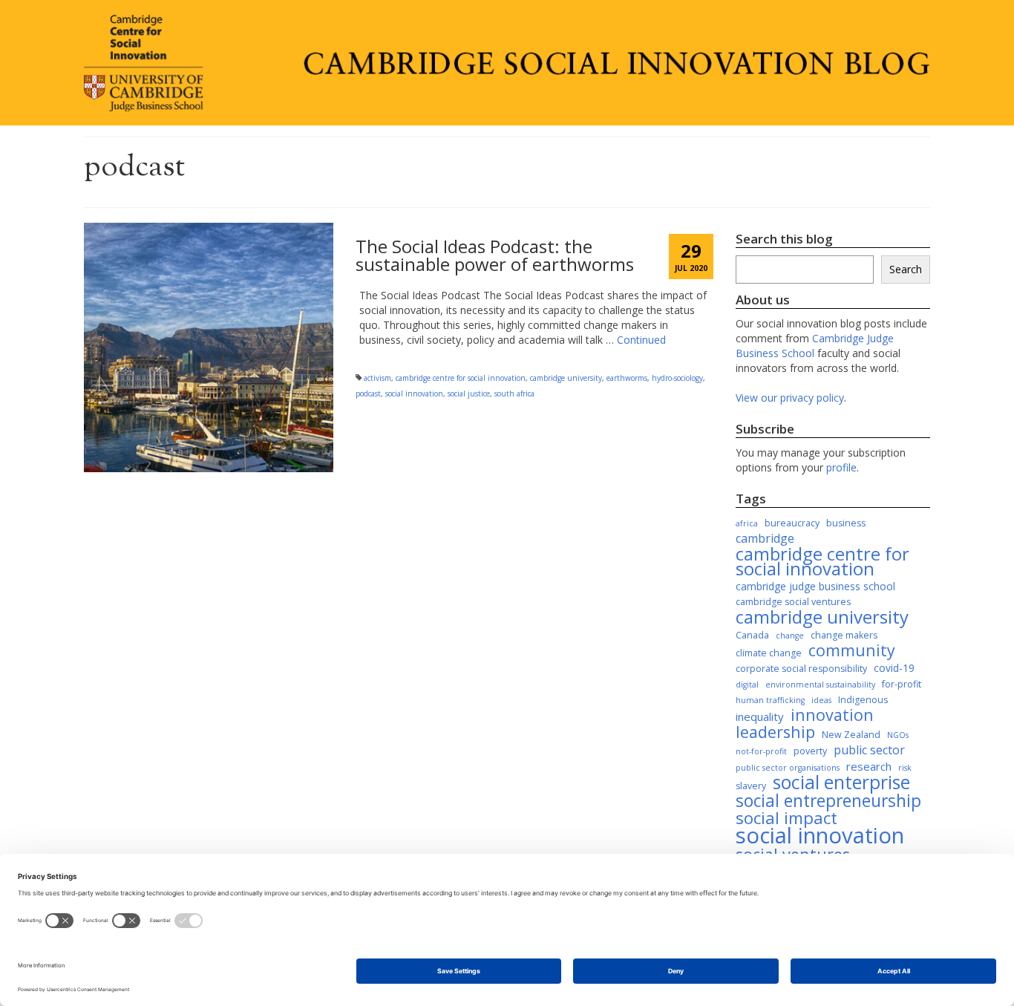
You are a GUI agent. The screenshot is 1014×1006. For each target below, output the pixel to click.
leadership (775, 732)
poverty (810, 751)
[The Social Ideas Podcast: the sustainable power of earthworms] (208, 346)
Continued (641, 340)
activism (377, 378)
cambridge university (566, 378)
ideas (821, 700)
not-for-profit (761, 751)
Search (905, 269)
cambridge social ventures (793, 601)
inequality (760, 716)
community (851, 650)
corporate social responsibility (801, 668)
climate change (769, 653)
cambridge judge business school (815, 586)
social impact (786, 818)
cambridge (765, 538)
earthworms (626, 378)
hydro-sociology (677, 378)
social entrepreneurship (828, 801)
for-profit (901, 684)
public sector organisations (788, 767)
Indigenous (863, 699)
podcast (368, 393)
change (790, 635)
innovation (832, 715)
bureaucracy (792, 523)
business (846, 523)
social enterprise (841, 782)
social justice (469, 393)
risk (905, 767)
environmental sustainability (820, 684)
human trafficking (770, 700)
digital (747, 684)
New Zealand (851, 734)
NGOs (898, 735)
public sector (869, 749)
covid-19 (894, 668)
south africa (514, 393)
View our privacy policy (790, 398)
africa (747, 523)
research (869, 766)
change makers (844, 635)
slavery (751, 786)
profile (841, 467)
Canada (752, 635)
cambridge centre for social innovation (461, 378)
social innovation (414, 393)
